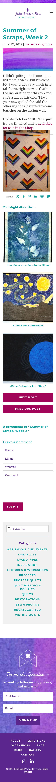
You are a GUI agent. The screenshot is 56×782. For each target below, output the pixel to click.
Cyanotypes (27, 559)
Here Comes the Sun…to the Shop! (28, 265)
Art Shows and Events (27, 549)
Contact (28, 754)
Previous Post (28, 408)
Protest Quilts (27, 580)
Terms (28, 769)
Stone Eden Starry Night (28, 325)
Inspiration (27, 565)
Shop (41, 745)
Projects (32, 44)
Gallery (35, 750)
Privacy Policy (40, 769)
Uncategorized (27, 609)
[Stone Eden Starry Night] (28, 322)
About (16, 740)
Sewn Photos (27, 604)
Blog (18, 750)
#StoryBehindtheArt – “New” (28, 386)
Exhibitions (36, 740)
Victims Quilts (27, 615)
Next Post (28, 397)
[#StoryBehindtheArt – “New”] (28, 382)
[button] (51, 12)
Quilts (47, 44)
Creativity (27, 554)
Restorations (27, 599)
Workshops (20, 745)
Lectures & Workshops (27, 570)
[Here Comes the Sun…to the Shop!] (28, 261)
